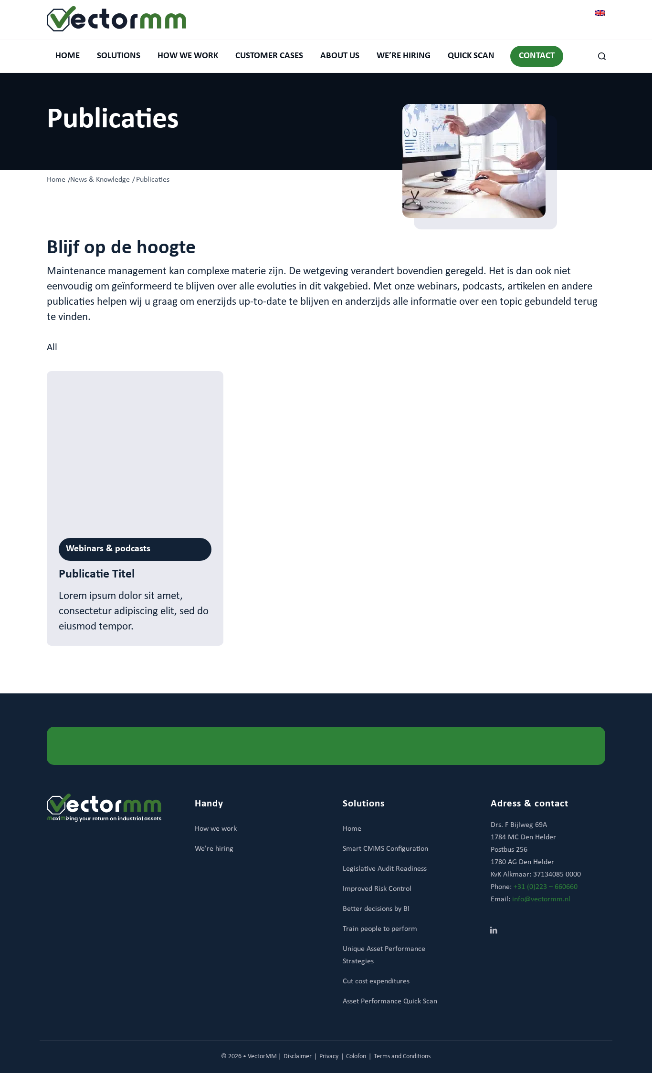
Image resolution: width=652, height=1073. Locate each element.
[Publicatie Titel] (135, 448)
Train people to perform (380, 929)
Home (352, 829)
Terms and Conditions (402, 1056)
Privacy (328, 1056)
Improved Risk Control (377, 889)
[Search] (597, 56)
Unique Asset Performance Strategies (384, 955)
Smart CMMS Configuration (385, 849)
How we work (216, 829)
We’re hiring (214, 849)
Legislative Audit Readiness (385, 869)
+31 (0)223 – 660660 (546, 887)
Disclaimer (298, 1056)
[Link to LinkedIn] (493, 931)
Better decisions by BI (376, 909)
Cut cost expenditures (376, 981)
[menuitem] (67, 56)
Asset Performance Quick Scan (390, 1001)
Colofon (356, 1056)
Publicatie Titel (97, 574)
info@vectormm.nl (541, 899)
